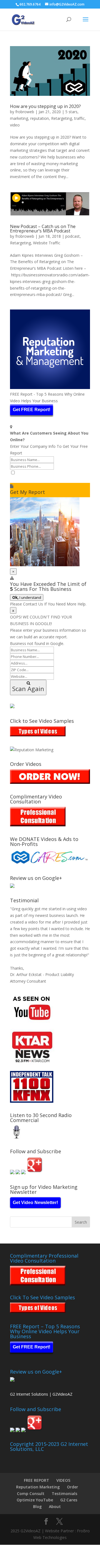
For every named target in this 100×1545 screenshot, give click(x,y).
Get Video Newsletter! (35, 1202)
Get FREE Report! (31, 409)
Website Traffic (46, 242)
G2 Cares (68, 1499)
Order (72, 1487)
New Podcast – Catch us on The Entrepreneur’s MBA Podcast (43, 228)
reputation (39, 118)
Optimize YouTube (35, 1499)
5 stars (71, 111)
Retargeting (61, 118)
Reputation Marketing (38, 1487)
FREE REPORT (36, 1480)
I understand (26, 597)
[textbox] (50, 479)
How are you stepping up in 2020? (45, 106)
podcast (72, 236)
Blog (37, 1506)
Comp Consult (30, 1493)
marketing (19, 118)
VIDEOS (63, 1480)
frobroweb (24, 111)
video (15, 125)
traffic (79, 118)
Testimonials (64, 1493)
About (55, 1506)
